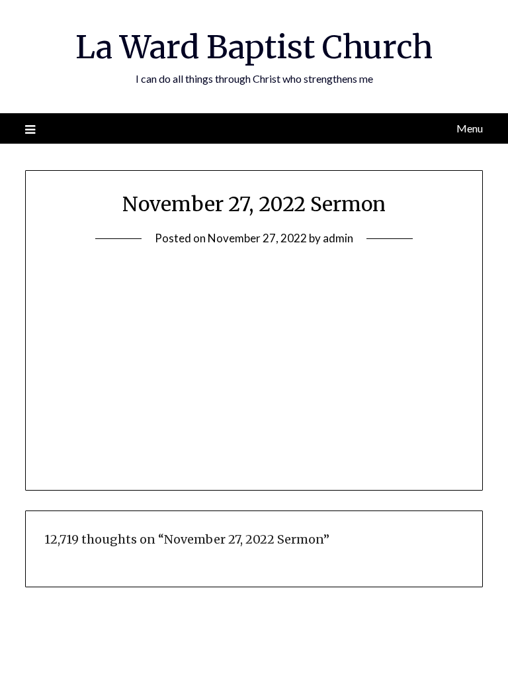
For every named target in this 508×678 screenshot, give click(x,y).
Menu (469, 128)
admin (338, 238)
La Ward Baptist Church (254, 47)
